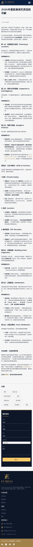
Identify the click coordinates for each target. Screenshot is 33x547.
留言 (4, 446)
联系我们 (6, 374)
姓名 (4, 419)
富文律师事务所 (26, 367)
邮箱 (4, 426)
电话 (4, 433)
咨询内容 (5, 440)
